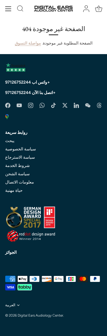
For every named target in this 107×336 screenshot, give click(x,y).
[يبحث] (20, 9)
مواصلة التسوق (28, 43)
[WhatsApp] (42, 105)
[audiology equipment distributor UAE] (7, 116)
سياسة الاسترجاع (20, 157)
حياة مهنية (14, 190)
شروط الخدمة (17, 165)
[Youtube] (19, 105)
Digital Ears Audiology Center (40, 315)
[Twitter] (65, 105)
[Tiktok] (53, 105)
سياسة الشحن (17, 173)
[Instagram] (30, 105)
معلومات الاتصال (19, 182)
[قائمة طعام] (8, 8)
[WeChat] (87, 105)
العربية (10, 305)
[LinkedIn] (76, 105)
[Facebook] (7, 105)
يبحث (9, 140)
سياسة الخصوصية (20, 149)
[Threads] (99, 105)
